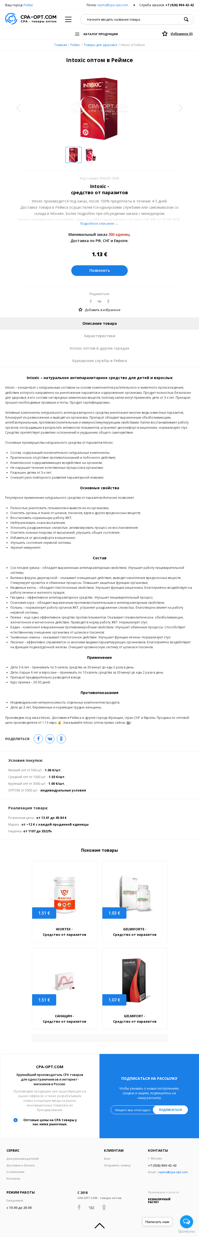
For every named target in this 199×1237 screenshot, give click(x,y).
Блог (107, 1158)
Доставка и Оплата (20, 1165)
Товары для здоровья (100, 45)
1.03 (114, 913)
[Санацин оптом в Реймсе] (64, 981)
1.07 (114, 1000)
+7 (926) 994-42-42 (179, 5)
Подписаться (170, 1110)
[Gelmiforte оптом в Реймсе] (135, 894)
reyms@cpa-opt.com (112, 5)
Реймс (28, 5)
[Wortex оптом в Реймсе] (64, 894)
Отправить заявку (117, 1165)
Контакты (13, 1178)
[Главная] (30, 19)
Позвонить (99, 270)
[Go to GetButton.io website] (186, 1231)
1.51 (44, 913)
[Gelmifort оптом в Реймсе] (135, 981)
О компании (15, 1172)
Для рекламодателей (22, 1158)
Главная (60, 45)
